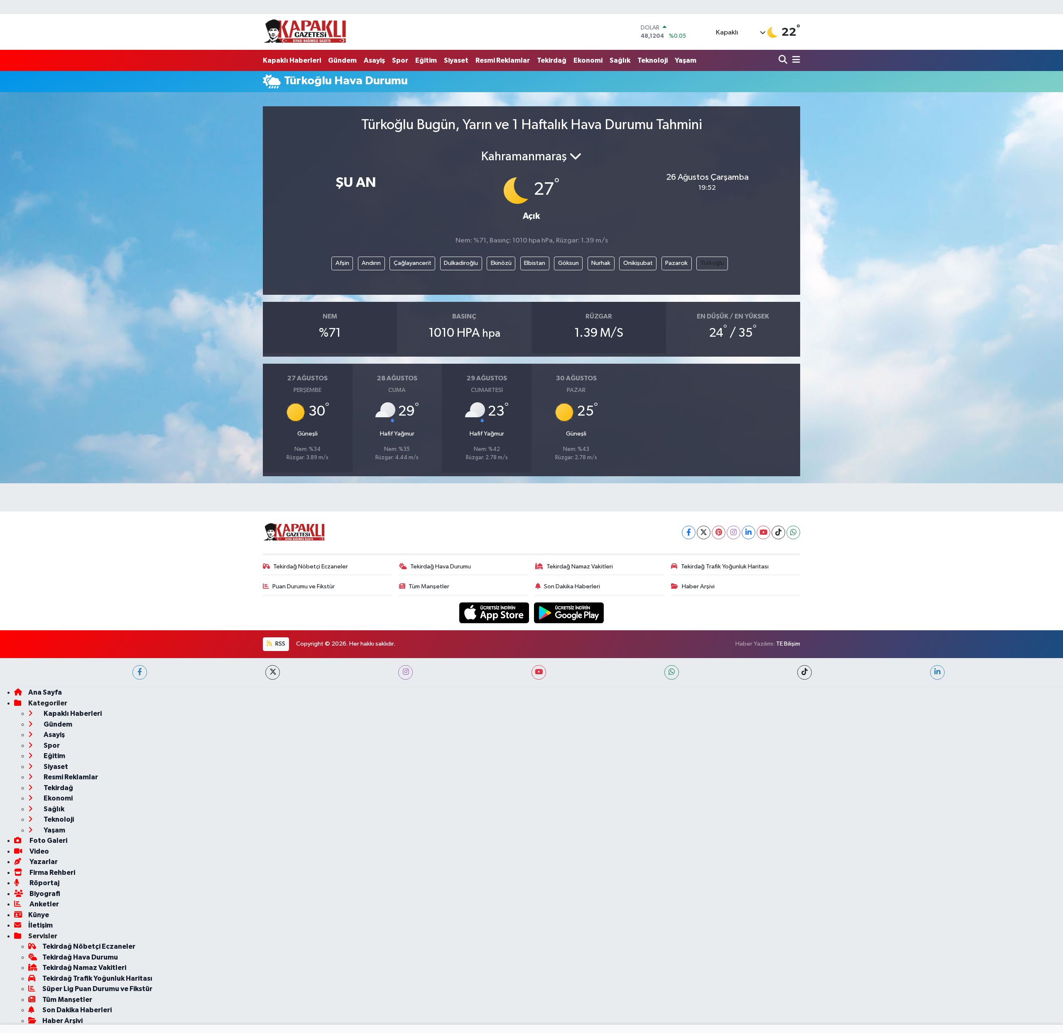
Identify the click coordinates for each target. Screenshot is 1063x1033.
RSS (279, 644)
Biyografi (44, 893)
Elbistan (534, 263)
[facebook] (139, 672)
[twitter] (272, 672)
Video (38, 851)
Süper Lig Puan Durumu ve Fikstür (97, 988)
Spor (400, 60)
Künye (38, 914)
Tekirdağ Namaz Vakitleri (579, 566)
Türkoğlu (712, 263)
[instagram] (405, 672)
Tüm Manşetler (429, 586)
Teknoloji (652, 60)
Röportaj (43, 882)
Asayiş (374, 60)
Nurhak (600, 263)
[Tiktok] (778, 532)
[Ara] (784, 60)
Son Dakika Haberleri (572, 586)
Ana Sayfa (45, 692)
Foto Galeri (47, 840)
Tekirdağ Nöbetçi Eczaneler (310, 566)
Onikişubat (638, 263)
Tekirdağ (551, 60)
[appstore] (495, 612)
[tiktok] (804, 672)
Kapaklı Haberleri (292, 60)
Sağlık (620, 60)
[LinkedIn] (748, 532)
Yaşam (685, 60)
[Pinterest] (718, 532)
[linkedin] (937, 672)
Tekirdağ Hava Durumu (440, 566)
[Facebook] (689, 532)
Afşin (342, 263)
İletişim (40, 925)
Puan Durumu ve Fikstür (303, 586)
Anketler (43, 904)
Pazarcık (676, 263)
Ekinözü (501, 263)
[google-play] (569, 612)
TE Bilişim (788, 644)
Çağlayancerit (412, 263)
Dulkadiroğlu (461, 263)
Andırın (371, 263)
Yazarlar (43, 861)
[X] (703, 532)
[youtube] (539, 672)
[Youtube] (763, 532)
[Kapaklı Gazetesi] (305, 32)
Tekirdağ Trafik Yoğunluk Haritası (725, 566)
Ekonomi (588, 60)
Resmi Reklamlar (502, 60)
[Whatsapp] (793, 532)
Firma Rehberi (51, 872)
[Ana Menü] (795, 60)
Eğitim (426, 60)
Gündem (342, 60)
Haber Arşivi (698, 586)
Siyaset (456, 60)
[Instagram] (733, 532)
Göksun (568, 263)
